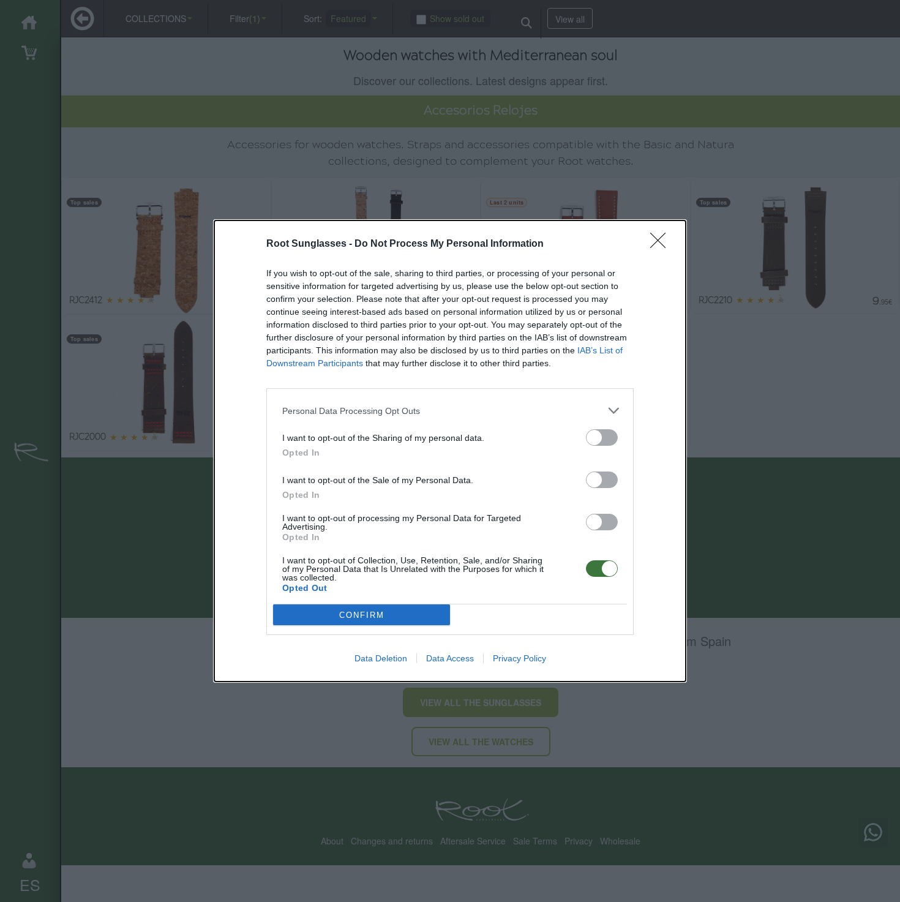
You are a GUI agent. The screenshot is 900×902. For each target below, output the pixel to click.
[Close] (661, 244)
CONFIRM (361, 615)
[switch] (602, 437)
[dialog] (450, 451)
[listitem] (450, 410)
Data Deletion (380, 658)
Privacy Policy (519, 658)
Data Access (450, 658)
